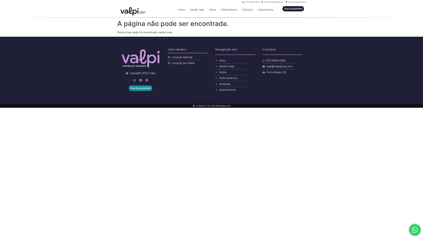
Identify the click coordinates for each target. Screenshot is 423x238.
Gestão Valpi (197, 9)
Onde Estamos (229, 9)
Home (181, 9)
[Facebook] (140, 80)
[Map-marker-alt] (146, 80)
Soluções (247, 9)
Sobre (212, 9)
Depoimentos (265, 9)
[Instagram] (134, 80)
